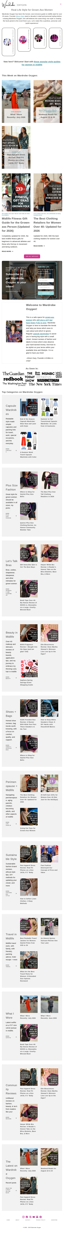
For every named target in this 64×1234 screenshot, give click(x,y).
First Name (41, 277)
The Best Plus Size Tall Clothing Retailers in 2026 (48, 494)
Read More (7, 251)
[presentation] (16, 101)
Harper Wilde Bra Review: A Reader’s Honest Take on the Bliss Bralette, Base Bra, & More (48, 569)
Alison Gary (20, 16)
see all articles (32, 256)
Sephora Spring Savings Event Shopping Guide (26, 682)
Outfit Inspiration (16, 111)
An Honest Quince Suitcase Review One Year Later (49, 940)
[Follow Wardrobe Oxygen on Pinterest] (40, 1217)
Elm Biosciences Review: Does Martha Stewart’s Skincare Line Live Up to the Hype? (49, 649)
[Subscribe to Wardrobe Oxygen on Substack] (37, 1217)
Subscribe (46, 293)
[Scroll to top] (60, 1228)
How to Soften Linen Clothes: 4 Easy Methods (28, 901)
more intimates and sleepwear (9, 592)
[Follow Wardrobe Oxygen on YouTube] (34, 1217)
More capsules (8, 450)
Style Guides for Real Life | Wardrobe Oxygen (47, 213)
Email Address (43, 284)
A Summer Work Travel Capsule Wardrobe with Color (28, 454)
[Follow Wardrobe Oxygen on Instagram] (23, 1217)
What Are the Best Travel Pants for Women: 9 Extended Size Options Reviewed (28, 976)
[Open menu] (60, 4)
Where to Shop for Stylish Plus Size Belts (27, 494)
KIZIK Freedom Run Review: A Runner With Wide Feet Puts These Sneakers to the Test (28, 724)
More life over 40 (8, 824)
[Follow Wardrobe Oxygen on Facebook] (27, 1217)
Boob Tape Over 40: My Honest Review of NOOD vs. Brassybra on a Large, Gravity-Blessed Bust (28, 605)
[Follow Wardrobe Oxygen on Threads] (30, 1217)
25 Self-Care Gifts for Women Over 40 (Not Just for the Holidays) (49, 797)
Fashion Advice (16, 152)
